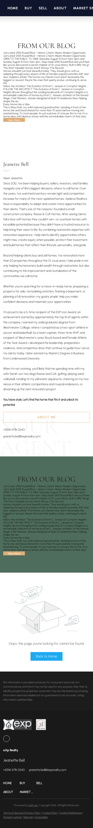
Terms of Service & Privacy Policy (22, 812)
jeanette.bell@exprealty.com (21, 436)
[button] (11, 783)
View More (14, 120)
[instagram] (6, 738)
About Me (46, 417)
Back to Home (46, 656)
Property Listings (12, 817)
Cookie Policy (50, 812)
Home (13, 8)
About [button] (60, 8)
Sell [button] (43, 8)
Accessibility (41, 817)
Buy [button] (28, 8)
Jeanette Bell (16, 164)
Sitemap (28, 817)
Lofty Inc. (33, 805)
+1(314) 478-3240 (14, 430)
